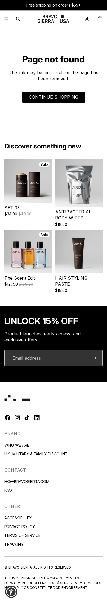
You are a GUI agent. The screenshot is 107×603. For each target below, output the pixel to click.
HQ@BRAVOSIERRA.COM (26, 481)
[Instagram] (17, 417)
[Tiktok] (27, 417)
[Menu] (6, 19)
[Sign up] (94, 358)
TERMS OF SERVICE (22, 535)
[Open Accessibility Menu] (11, 592)
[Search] (18, 18)
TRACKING (14, 543)
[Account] (86, 18)
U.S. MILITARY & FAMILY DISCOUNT (36, 454)
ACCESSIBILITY (18, 517)
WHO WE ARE (16, 445)
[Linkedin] (36, 417)
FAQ (8, 490)
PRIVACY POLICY (19, 526)
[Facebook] (7, 417)
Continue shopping (53, 97)
